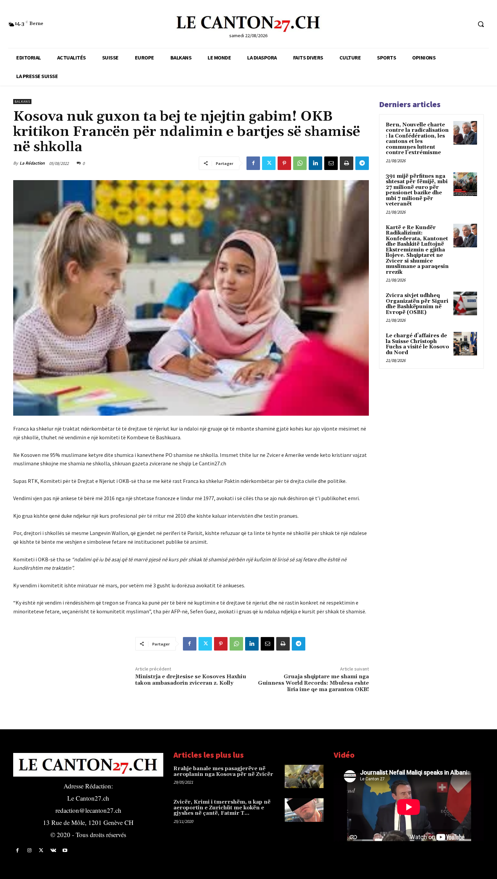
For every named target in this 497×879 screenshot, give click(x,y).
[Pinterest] (284, 163)
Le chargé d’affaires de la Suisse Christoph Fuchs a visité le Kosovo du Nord (417, 344)
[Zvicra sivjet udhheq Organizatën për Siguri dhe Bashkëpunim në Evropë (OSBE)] (465, 303)
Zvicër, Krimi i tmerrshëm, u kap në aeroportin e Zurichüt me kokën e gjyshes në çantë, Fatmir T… (221, 807)
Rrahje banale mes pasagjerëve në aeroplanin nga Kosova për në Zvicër (223, 771)
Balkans (22, 101)
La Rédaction (32, 163)
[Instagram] (29, 850)
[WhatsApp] (300, 163)
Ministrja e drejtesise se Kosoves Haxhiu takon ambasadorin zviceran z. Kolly (190, 679)
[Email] (331, 163)
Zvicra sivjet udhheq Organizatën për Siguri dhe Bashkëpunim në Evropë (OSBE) (417, 304)
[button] (481, 24)
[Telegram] (362, 163)
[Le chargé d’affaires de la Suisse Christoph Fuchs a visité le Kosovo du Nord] (465, 344)
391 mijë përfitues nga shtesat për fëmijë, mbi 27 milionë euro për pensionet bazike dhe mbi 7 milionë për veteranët (417, 190)
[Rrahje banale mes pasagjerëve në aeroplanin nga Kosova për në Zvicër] (304, 776)
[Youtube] (65, 850)
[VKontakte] (53, 850)
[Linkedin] (315, 163)
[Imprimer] (346, 163)
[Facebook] (253, 163)
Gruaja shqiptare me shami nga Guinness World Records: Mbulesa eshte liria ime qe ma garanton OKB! (313, 683)
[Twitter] (269, 163)
